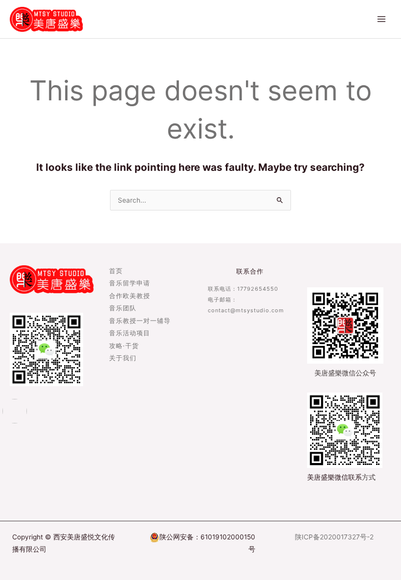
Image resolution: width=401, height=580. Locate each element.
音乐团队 (122, 308)
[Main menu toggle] (382, 19)
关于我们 (122, 358)
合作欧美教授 (129, 296)
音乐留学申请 (129, 283)
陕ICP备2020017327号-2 (334, 537)
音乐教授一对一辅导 (140, 321)
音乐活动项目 (129, 333)
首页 (116, 271)
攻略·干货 (124, 346)
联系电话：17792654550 (243, 288)
